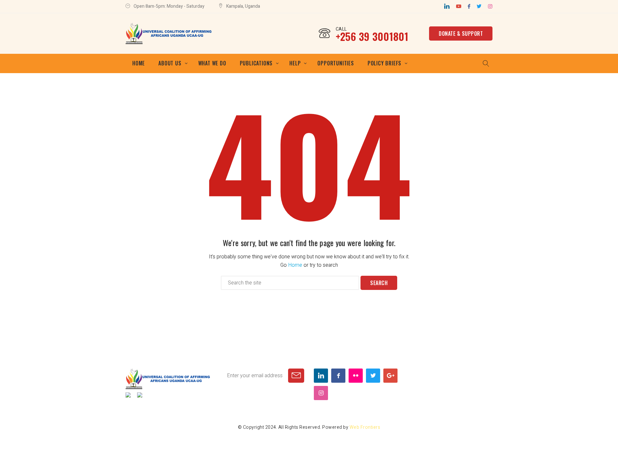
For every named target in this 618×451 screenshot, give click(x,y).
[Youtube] (458, 6)
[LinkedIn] (447, 6)
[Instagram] (490, 6)
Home (295, 265)
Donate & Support (461, 33)
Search (379, 283)
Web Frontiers (365, 427)
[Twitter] (479, 6)
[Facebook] (469, 6)
